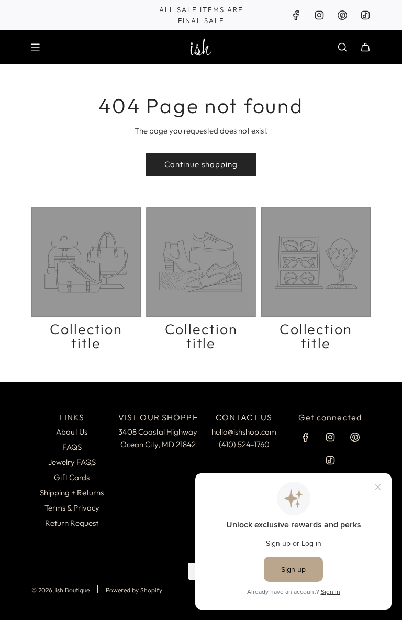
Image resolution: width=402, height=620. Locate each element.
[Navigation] (35, 47)
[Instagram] (319, 15)
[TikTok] (365, 15)
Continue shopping (201, 164)
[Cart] (365, 47)
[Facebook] (296, 15)
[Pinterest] (342, 15)
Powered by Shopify (134, 590)
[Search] (342, 47)
